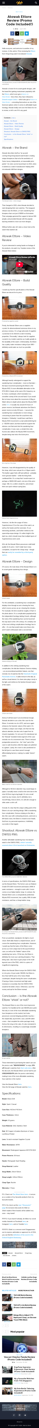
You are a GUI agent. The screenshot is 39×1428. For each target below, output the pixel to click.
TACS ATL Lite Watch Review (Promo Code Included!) (25, 1306)
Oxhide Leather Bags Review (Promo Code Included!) (29, 1279)
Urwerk (14, 1255)
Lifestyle (17, 1374)
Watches (10, 8)
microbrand (6, 1255)
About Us (19, 1422)
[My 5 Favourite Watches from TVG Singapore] (7, 1381)
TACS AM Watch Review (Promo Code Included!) (23, 1296)
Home (4, 8)
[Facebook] (12, 33)
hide (13, 118)
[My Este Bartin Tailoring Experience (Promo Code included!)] (7, 1391)
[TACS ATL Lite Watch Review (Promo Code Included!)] (7, 1307)
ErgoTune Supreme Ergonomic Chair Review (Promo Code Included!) (24, 1369)
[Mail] (25, 1415)
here (8, 405)
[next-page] (7, 1325)
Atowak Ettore (19, 1253)
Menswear (18, 1395)
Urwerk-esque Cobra (9, 99)
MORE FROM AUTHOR (26, 1291)
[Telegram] (27, 33)
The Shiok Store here (20, 1194)
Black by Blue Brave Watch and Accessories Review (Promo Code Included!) (10, 1280)
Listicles (17, 1383)
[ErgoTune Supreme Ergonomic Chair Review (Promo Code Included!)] (7, 1369)
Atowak (29, 54)
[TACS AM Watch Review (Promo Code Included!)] (7, 1297)
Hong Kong (28, 1253)
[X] (17, 33)
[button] (3, 3)
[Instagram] (19, 1415)
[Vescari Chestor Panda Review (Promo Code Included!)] (19, 1344)
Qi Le (16, 29)
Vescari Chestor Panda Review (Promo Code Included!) (19, 1358)
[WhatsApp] (22, 33)
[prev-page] (3, 1325)
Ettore (33, 51)
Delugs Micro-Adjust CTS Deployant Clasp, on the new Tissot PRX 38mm (25, 1317)
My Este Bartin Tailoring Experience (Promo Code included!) (25, 1391)
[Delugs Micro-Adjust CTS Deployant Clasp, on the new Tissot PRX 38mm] (7, 1317)
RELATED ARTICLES (9, 1291)
